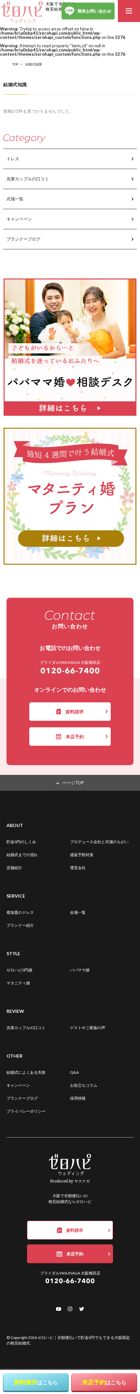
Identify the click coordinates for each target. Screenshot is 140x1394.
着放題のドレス (20, 912)
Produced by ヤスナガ (70, 1181)
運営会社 (78, 867)
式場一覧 (15, 198)
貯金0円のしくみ (21, 841)
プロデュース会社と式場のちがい (99, 841)
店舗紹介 (14, 867)
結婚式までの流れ (22, 854)
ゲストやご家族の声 (87, 1027)
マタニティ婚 (18, 982)
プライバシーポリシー (26, 1111)
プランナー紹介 (20, 925)
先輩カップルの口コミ (28, 178)
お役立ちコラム (83, 1085)
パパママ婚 (80, 970)
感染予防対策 (81, 854)
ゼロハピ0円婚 (19, 970)
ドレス (13, 158)
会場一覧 (78, 912)
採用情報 (78, 1098)
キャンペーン (19, 218)
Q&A (74, 1072)
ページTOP (73, 782)
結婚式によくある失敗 (26, 1072)
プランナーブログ (23, 239)
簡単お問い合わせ (94, 11)
